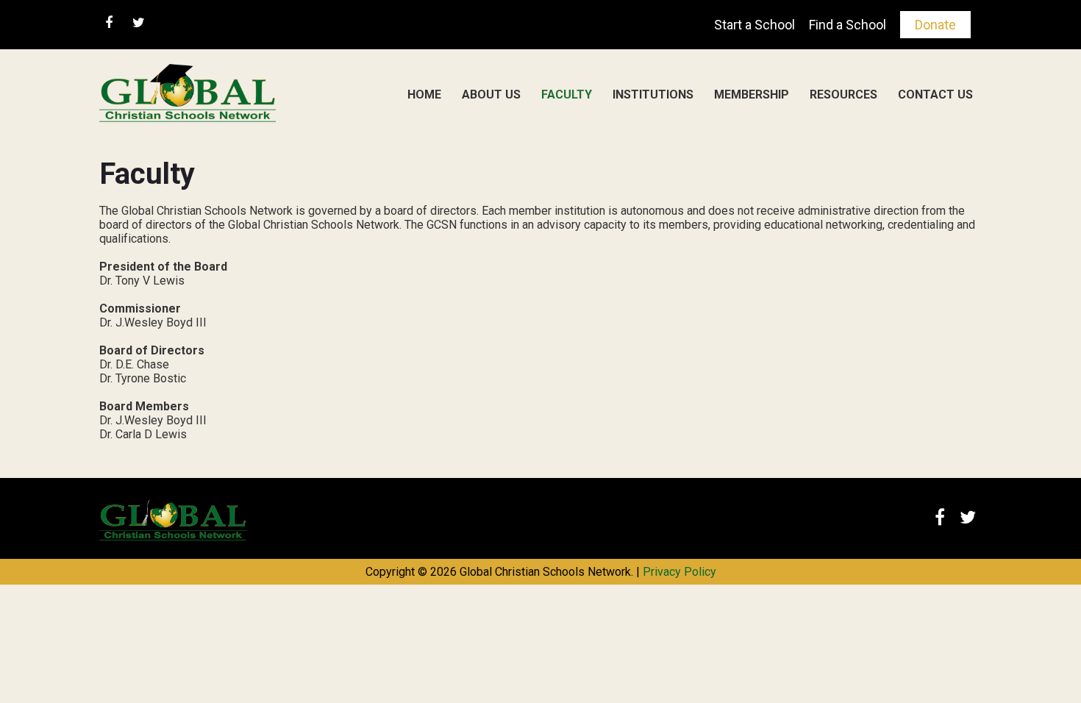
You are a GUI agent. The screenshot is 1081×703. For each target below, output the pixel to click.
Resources (843, 94)
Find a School (847, 24)
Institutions (653, 94)
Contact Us (935, 94)
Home (424, 94)
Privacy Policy (679, 572)
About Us (491, 94)
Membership (751, 94)
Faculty (566, 94)
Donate (935, 24)
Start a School (754, 24)
